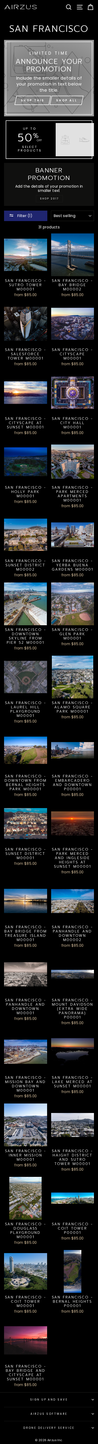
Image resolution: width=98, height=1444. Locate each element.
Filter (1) (24, 215)
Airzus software (49, 1414)
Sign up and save (49, 1399)
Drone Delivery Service (49, 1428)
